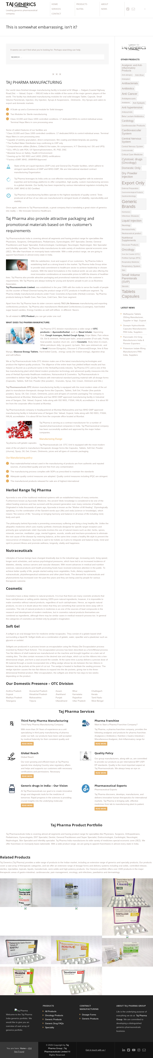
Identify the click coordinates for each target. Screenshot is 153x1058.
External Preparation (130, 188)
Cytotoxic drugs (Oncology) (132, 161)
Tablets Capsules (130, 294)
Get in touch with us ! (95, 1050)
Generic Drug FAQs (54, 1023)
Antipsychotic (127, 112)
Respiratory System (131, 266)
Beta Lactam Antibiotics (133, 116)
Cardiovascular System (131, 132)
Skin (123, 270)
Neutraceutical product (131, 233)
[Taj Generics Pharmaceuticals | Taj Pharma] (21, 5)
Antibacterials (130, 83)
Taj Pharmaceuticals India (18, 238)
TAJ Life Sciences (70, 303)
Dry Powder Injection (129, 175)
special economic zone (96, 248)
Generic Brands (129, 204)
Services (56, 8)
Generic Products (53, 1019)
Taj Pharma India (37, 248)
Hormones (126, 212)
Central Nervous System (131, 140)
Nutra (79, 8)
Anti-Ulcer (139, 75)
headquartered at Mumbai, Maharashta (24, 397)
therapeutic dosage (35, 390)
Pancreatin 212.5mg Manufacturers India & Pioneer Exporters (133, 340)
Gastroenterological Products (132, 192)
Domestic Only (131, 168)
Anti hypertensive (132, 107)
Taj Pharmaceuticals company (20, 410)
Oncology (128, 249)
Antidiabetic (126, 102)
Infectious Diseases (130, 216)
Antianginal (126, 79)
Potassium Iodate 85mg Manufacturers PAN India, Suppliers (134, 351)
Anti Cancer (129, 93)
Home (55, 4)
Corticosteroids (127, 150)
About (104, 4)
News (104, 8)
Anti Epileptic (139, 103)
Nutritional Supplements (129, 239)
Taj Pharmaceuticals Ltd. (51, 445)
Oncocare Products (130, 245)
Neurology (126, 225)
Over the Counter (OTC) (131, 254)
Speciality (49, 1027)
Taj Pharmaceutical (90, 426)
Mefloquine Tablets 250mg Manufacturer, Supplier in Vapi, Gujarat (134, 317)
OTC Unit (67, 445)
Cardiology (128, 120)
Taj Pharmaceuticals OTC (19, 387)
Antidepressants (129, 98)
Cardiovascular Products (133, 125)
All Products (50, 1011)
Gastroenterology (129, 196)
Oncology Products (54, 1015)
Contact (56, 13)
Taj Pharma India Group (89, 264)
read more (27, 743)
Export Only (133, 182)
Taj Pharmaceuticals (87, 374)
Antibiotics (128, 88)
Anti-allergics (127, 75)
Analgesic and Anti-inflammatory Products (132, 68)
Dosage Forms (89, 1014)
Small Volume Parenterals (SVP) (131, 278)
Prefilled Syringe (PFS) (131, 258)
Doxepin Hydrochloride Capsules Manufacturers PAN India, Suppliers (134, 328)
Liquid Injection (131, 220)
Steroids (125, 286)
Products (81, 4)
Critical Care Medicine (132, 154)
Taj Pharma (16, 218)
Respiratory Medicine (130, 262)
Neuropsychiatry (128, 229)
